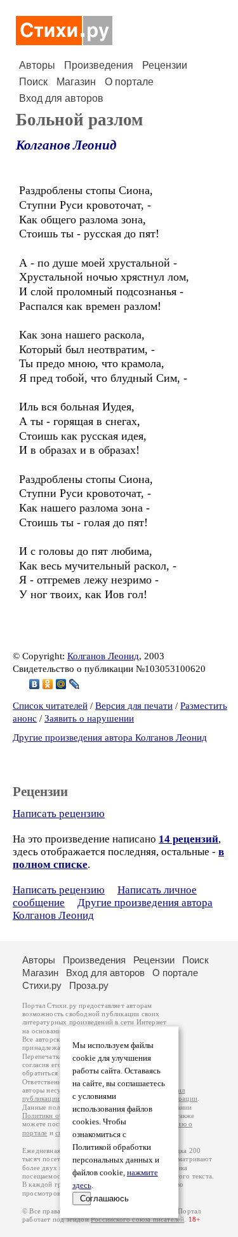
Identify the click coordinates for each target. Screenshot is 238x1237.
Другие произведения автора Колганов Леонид (110, 737)
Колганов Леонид (66, 145)
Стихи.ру (42, 985)
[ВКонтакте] (34, 684)
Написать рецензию (59, 813)
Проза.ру (89, 985)
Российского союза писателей (137, 1219)
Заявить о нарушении (89, 718)
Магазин (76, 81)
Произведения (98, 65)
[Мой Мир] (61, 684)
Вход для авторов (61, 98)
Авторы (37, 65)
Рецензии (164, 65)
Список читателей (50, 706)
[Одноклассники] (48, 684)
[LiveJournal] (74, 684)
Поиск (33, 81)
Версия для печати (134, 706)
